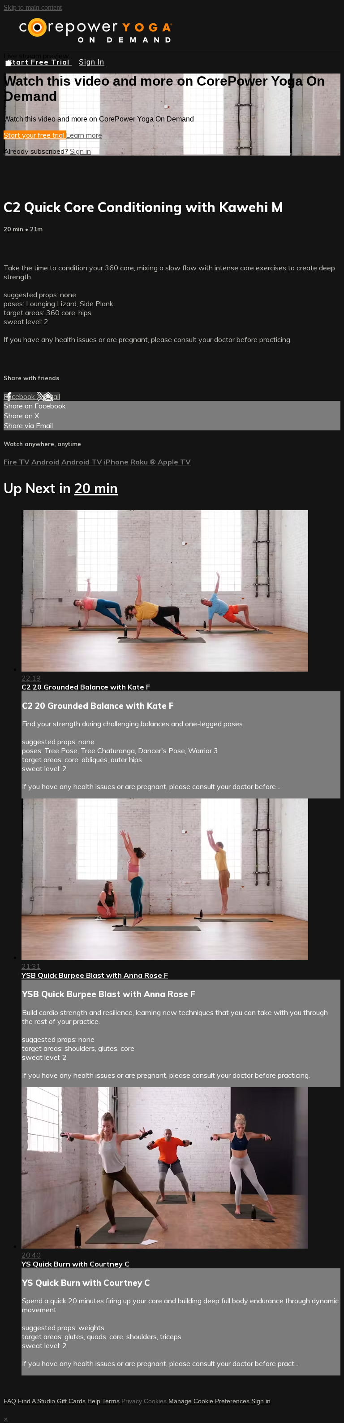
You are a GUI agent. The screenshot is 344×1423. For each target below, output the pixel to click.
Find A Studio (36, 1401)
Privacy (132, 1401)
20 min (14, 229)
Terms (111, 1401)
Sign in (80, 151)
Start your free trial (35, 134)
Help (94, 1401)
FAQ (10, 1401)
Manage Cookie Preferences (209, 1401)
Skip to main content (33, 7)
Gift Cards (71, 1401)
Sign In (91, 62)
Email (51, 396)
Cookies (156, 1401)
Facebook (20, 396)
